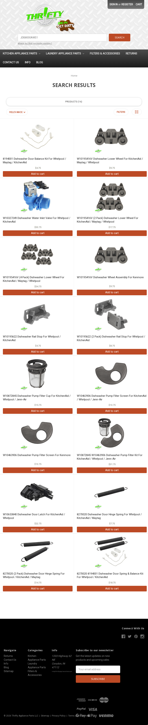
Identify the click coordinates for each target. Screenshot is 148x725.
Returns (131, 53)
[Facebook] (123, 636)
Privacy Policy (59, 715)
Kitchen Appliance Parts (20, 53)
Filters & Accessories (105, 53)
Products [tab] (73, 101)
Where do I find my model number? (35, 43)
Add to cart (37, 173)
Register (127, 4)
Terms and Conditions (79, 715)
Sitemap (9, 671)
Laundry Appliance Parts (64, 53)
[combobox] (62, 37)
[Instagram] (142, 636)
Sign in (114, 4)
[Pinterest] (136, 636)
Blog (39, 62)
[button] (137, 112)
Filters (121, 112)
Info (28, 62)
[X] (130, 636)
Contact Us (11, 62)
